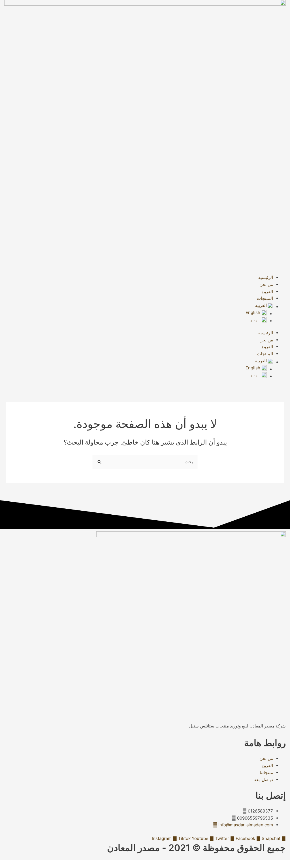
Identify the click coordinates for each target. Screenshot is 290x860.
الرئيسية (265, 277)
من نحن (266, 284)
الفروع (267, 291)
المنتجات (265, 298)
